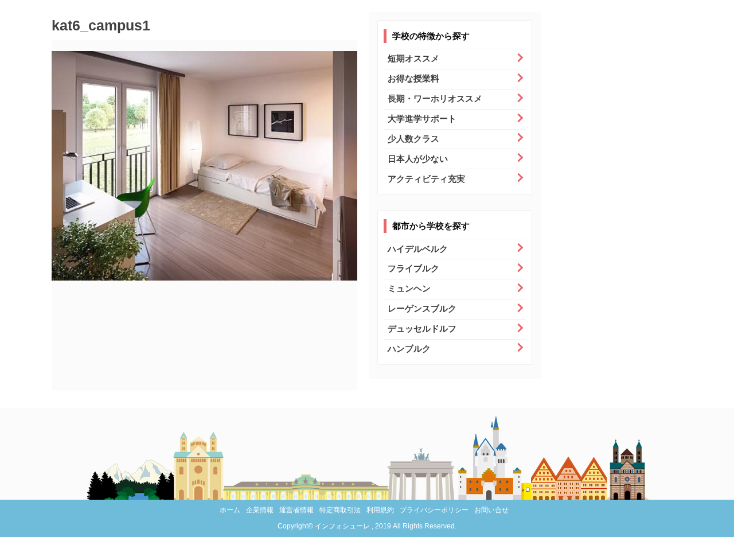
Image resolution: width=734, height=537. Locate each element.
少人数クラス (413, 138)
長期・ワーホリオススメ (435, 98)
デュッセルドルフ (422, 328)
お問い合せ (491, 510)
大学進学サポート (422, 118)
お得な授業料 (413, 78)
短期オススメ (413, 58)
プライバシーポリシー (434, 510)
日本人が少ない (418, 159)
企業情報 (260, 510)
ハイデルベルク (418, 249)
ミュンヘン (409, 288)
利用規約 (380, 510)
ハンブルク (409, 348)
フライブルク (413, 268)
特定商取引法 (340, 510)
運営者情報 (296, 510)
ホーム (230, 510)
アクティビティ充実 (426, 179)
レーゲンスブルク (422, 308)
